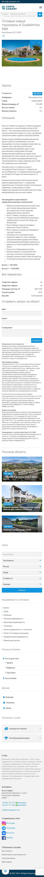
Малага (10, 663)
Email (4, 318)
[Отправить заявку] (40, 14)
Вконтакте (10, 833)
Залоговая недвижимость (14, 622)
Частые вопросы (8, 858)
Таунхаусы (8, 626)
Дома (6, 611)
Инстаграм (10, 823)
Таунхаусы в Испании (17, 14)
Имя (4, 309)
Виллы (6, 608)
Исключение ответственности (14, 855)
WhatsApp (22, 803)
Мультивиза (7, 862)
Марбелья (11, 668)
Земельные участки (12, 640)
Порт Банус (11, 673)
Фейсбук (9, 838)
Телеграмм (10, 828)
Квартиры (8, 615)
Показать (22, 590)
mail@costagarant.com (12, 1)
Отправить (36, 340)
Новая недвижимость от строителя (18, 630)
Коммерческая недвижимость (16, 637)
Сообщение (7, 328)
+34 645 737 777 (8, 803)
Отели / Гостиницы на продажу (16, 633)
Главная (5, 14)
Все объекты (7, 851)
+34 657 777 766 (8, 805)
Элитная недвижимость (13, 619)
